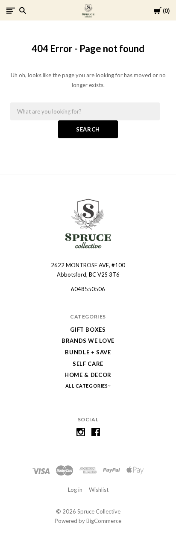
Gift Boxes (88, 329)
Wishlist (99, 489)
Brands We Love (88, 340)
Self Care (88, 363)
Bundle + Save (88, 352)
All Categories (87, 385)
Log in (75, 489)
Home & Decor (88, 374)
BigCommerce (103, 520)
